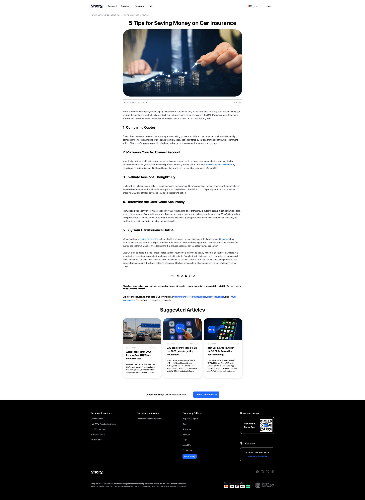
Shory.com (224, 239)
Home (93, 15)
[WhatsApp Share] (190, 276)
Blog (113, 15)
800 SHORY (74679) (257, 456)
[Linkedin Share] (186, 276)
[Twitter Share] (182, 276)
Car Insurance (103, 15)
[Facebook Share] (178, 276)
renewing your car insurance (219, 164)
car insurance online (149, 239)
